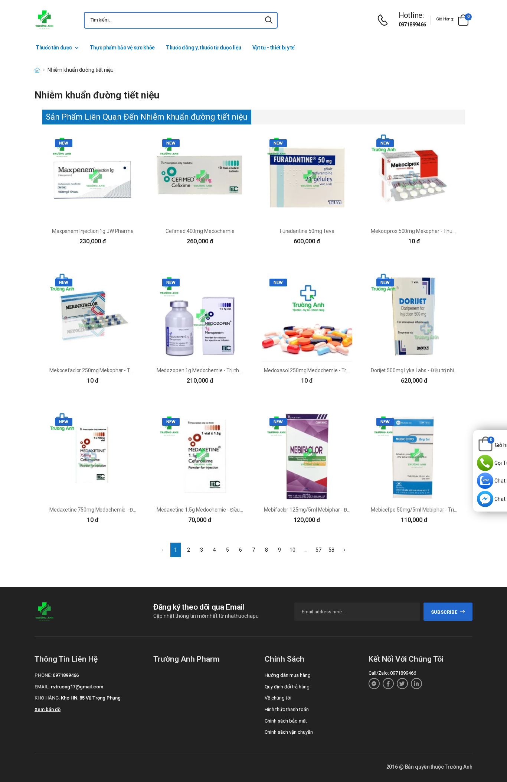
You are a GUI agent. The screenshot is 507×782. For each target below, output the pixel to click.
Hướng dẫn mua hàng (288, 675)
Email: (42, 686)
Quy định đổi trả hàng (287, 686)
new (63, 143)
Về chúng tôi (278, 698)
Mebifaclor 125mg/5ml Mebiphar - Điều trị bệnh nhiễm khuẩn (333, 510)
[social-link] (374, 683)
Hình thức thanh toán (287, 709)
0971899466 (412, 24)
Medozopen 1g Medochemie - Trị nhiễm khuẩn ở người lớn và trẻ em (234, 370)
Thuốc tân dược (54, 48)
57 (318, 550)
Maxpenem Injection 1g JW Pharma (93, 231)
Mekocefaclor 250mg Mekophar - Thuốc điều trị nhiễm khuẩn (118, 370)
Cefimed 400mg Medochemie (200, 231)
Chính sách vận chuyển (289, 732)
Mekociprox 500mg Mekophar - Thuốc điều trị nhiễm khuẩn (437, 231)
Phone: (43, 675)
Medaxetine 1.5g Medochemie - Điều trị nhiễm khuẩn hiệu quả (227, 510)
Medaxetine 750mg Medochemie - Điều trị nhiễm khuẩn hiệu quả (122, 510)
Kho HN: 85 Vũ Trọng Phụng (91, 698)
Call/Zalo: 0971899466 (392, 673)
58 (331, 550)
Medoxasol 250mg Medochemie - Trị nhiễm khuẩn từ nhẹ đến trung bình (346, 370)
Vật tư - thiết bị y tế (273, 48)
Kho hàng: (47, 698)
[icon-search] (269, 20)
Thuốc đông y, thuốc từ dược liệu (203, 48)
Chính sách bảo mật (286, 721)
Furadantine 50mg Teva (307, 231)
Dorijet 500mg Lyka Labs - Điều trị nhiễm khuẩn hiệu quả (434, 370)
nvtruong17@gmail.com (77, 686)
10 (292, 550)
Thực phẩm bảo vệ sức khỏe (122, 48)
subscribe (444, 612)
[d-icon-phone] (384, 20)
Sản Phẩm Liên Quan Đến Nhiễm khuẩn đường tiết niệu (147, 116)
